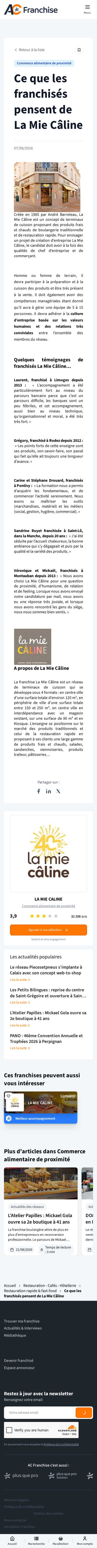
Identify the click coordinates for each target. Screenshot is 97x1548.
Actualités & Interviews (23, 1328)
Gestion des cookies (48, 1513)
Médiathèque (15, 1335)
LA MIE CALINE (48, 899)
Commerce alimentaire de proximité (44, 63)
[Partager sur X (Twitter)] (58, 791)
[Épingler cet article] (79, 50)
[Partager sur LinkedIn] (48, 791)
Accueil (10, 1285)
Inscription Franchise (19, 1527)
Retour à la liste (32, 50)
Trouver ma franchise (22, 1321)
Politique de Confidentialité (61, 1444)
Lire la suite (18, 980)
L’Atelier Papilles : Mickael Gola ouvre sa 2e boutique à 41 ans (40, 1219)
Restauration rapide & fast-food (30, 1291)
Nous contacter (15, 1520)
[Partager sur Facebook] (39, 791)
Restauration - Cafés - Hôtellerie (49, 1285)
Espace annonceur (19, 1368)
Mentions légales (16, 1500)
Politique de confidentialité (24, 1507)
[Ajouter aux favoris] (8, 1095)
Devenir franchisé (18, 1360)
